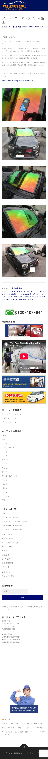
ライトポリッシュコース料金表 (14, 521)
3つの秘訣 (6, 559)
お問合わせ (6, 572)
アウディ (5, 443)
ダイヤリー (6, 567)
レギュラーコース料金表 (12, 525)
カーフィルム (7, 534)
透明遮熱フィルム (26, 299)
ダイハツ (5, 459)
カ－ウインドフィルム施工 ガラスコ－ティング (21, 731)
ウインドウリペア (9, 547)
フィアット (6, 472)
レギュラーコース (9, 418)
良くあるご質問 (8, 576)
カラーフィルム (30, 291)
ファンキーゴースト (27, 297)
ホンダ (4, 484)
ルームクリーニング (10, 542)
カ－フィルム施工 (24, 294)
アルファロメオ (8, 447)
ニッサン (5, 468)
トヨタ (4, 463)
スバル (4, 455)
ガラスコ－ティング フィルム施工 (16, 723)
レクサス (5, 496)
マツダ (4, 492)
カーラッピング (8, 538)
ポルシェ (5, 488)
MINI (4, 439)
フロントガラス (11, 299)
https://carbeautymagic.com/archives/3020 (17, 81)
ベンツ (4, 480)
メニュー (44, 5)
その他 (4, 551)
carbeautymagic (36, 27)
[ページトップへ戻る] (24, 747)
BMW (4, 435)
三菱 (4, 500)
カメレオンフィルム (14, 291)
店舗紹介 (5, 555)
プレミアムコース (9, 422)
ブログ (7, 719)
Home (4, 513)
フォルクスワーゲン (10, 476)
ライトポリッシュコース (12, 414)
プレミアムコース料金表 (12, 529)
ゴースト (36, 294)
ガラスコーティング (10, 517)
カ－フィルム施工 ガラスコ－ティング (18, 727)
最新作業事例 (17, 288)
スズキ (4, 451)
